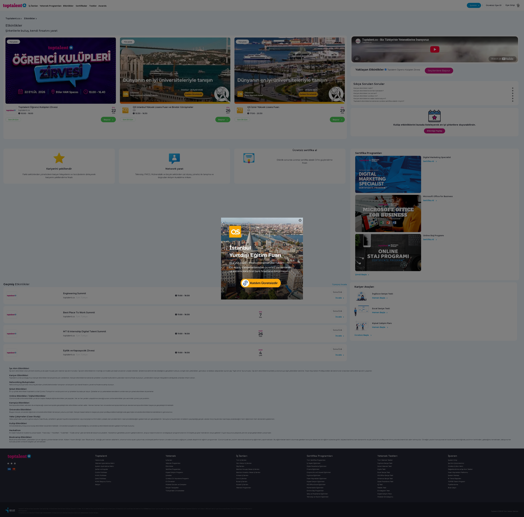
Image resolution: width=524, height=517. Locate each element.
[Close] (300, 220)
